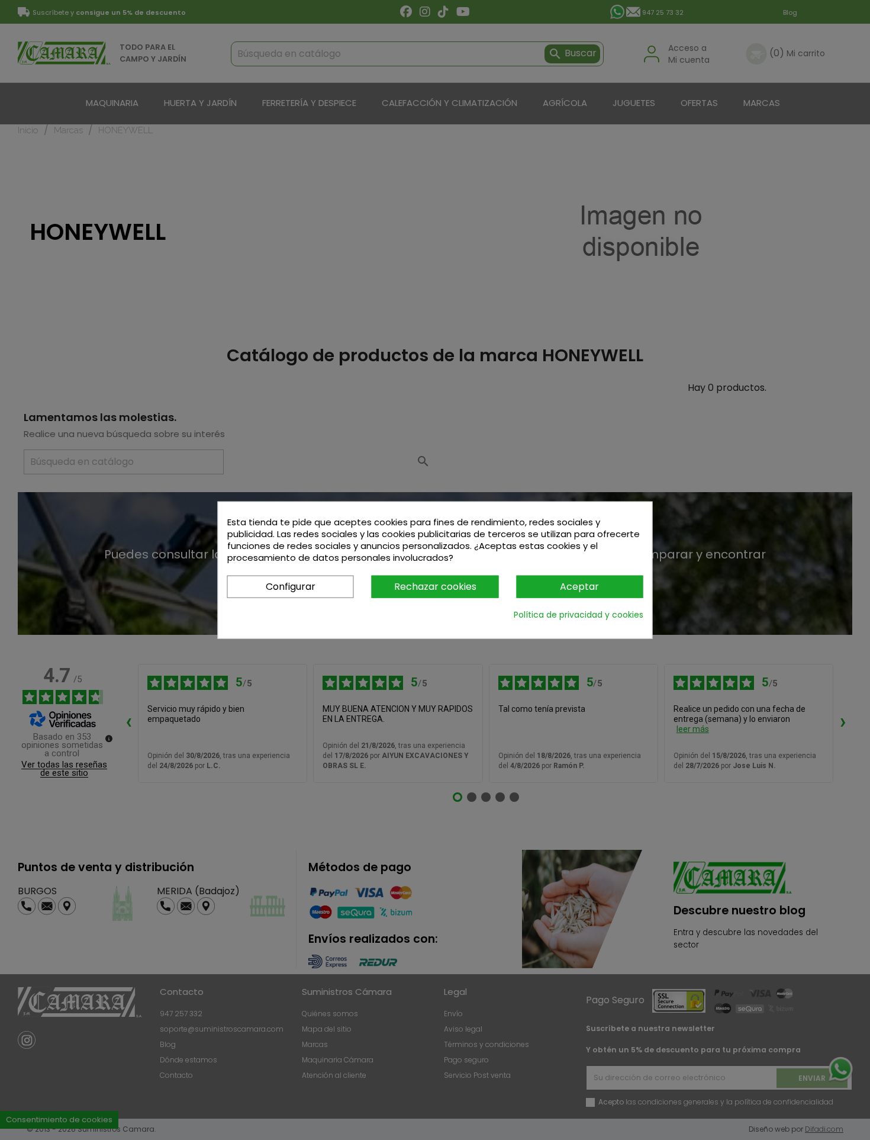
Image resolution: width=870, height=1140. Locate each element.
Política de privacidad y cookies (578, 615)
